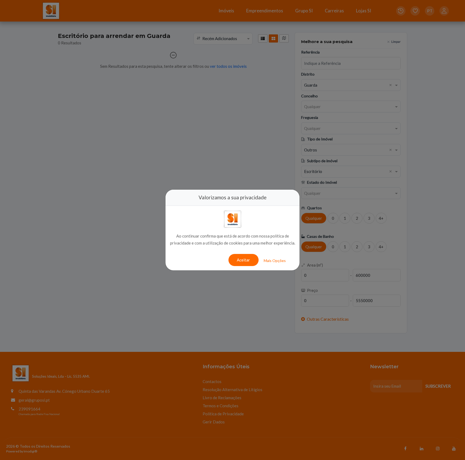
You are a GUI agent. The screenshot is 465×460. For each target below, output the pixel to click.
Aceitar (243, 259)
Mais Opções (275, 260)
